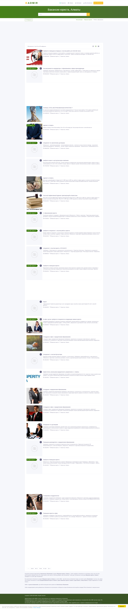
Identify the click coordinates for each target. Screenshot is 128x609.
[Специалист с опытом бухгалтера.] (34, 361)
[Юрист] (34, 308)
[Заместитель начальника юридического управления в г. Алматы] (34, 378)
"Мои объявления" (88, 587)
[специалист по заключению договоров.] (34, 149)
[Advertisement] (64, 31)
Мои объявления (88, 2)
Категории (79, 2)
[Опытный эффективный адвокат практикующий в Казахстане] (34, 202)
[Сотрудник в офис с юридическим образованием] (34, 343)
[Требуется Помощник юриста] (34, 466)
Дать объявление (98, 2)
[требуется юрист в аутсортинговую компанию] (34, 167)
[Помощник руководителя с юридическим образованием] (34, 448)
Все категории (79, 19)
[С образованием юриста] (34, 219)
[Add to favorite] (41, 51)
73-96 (40, 568)
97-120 (44, 568)
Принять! (122, 606)
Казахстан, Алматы (65, 56)
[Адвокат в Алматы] (34, 131)
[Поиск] (88, 14)
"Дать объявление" (38, 576)
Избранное (29, 19)
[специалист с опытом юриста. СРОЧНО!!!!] (34, 254)
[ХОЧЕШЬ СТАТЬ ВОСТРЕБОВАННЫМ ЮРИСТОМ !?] (34, 114)
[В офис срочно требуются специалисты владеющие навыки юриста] (34, 325)
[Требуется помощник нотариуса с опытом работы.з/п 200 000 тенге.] (34, 57)
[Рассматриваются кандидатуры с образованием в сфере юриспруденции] (34, 75)
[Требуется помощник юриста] (34, 272)
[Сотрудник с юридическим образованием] (34, 396)
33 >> (49, 568)
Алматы (71, 2)
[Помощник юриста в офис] (34, 519)
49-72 (36, 568)
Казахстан (63, 2)
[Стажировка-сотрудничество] (34, 502)
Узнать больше (36, 607)
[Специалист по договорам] (34, 431)
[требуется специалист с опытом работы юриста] (34, 237)
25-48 (32, 568)
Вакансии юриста (88, 19)
